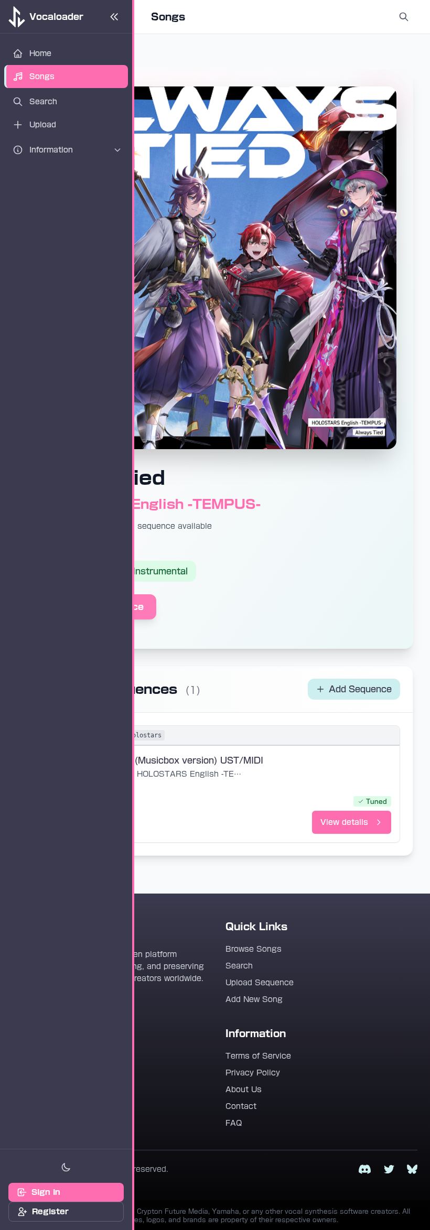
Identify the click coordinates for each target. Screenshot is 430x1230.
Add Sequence (360, 689)
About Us (243, 1089)
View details (344, 822)
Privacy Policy (252, 1072)
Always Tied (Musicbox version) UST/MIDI (171, 760)
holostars (145, 735)
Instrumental (160, 571)
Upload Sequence (259, 982)
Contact (240, 1106)
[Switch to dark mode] (66, 1167)
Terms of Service (258, 1056)
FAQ (233, 1123)
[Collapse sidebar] (114, 16)
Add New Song (254, 999)
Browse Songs (253, 949)
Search (239, 966)
